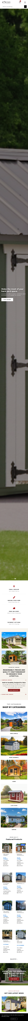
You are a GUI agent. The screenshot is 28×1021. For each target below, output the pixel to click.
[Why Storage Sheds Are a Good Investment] (14, 1004)
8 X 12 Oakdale (20, 945)
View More (14, 978)
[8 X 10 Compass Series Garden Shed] (7, 905)
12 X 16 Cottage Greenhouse (20, 858)
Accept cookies (14, 1018)
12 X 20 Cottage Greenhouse (20, 916)
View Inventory (14, 690)
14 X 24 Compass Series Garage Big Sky (20, 887)
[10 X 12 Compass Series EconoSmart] (7, 877)
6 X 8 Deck (5, 944)
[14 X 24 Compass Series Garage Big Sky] (21, 877)
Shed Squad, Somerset (6, 855)
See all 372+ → (14, 959)
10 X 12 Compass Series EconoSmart (6, 887)
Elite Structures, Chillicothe (19, 941)
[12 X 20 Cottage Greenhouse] (21, 905)
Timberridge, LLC (20, 883)
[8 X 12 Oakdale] (21, 934)
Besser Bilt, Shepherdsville (20, 855)
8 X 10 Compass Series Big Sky (6, 858)
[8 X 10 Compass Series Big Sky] (7, 848)
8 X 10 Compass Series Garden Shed (6, 916)
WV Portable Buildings (6, 884)
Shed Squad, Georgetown (6, 912)
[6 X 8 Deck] (7, 934)
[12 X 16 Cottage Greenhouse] (21, 848)
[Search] (25, 6)
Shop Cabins (7, 299)
